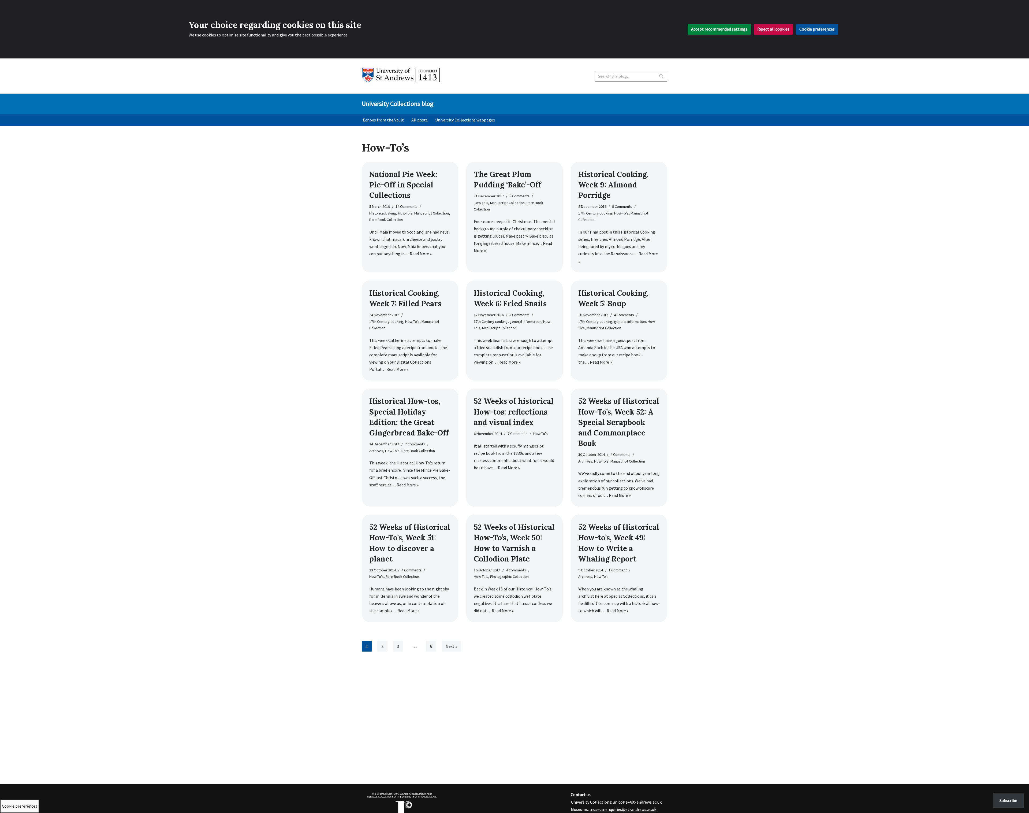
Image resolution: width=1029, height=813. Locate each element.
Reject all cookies (773, 29)
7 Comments (518, 433)
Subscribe (1008, 800)
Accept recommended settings (719, 29)
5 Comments (519, 196)
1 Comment (618, 570)
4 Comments (624, 314)
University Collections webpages (465, 120)
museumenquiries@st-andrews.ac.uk (623, 809)
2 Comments (519, 314)
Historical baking (382, 213)
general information (525, 321)
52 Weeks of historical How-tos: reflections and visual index (514, 411)
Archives (376, 450)
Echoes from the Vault (383, 120)
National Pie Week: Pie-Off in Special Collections (403, 184)
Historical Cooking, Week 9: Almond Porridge (613, 184)
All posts (419, 120)
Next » (451, 646)
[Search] (661, 76)
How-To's (405, 213)
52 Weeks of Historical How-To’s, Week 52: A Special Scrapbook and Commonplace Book (618, 422)
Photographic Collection (509, 576)
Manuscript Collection (431, 213)
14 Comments (406, 206)
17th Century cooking (595, 213)
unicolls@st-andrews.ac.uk (637, 802)
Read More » (421, 253)
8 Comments (622, 206)
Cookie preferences (817, 29)
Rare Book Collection (386, 219)
